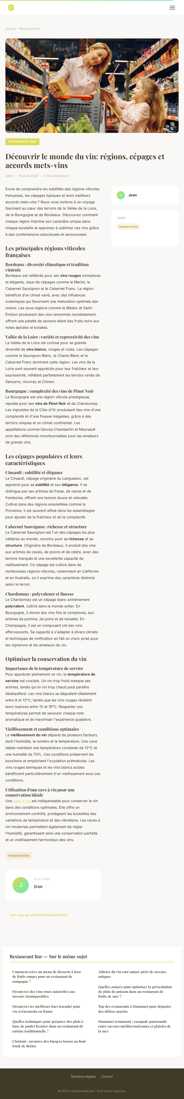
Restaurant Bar (30, 28)
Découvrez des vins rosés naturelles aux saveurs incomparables (43, 993)
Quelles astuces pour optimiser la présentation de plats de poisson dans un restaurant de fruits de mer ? (135, 992)
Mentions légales (83, 1076)
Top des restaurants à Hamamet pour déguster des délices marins (134, 1008)
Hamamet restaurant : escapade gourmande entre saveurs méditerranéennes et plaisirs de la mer (134, 1026)
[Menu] (172, 7)
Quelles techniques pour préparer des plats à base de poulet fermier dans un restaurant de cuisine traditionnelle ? (47, 1026)
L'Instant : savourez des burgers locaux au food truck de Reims (48, 1043)
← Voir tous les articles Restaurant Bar (36, 915)
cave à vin (22, 801)
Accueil (10, 28)
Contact (107, 1076)
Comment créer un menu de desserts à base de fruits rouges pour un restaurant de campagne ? (46, 976)
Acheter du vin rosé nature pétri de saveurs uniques (132, 974)
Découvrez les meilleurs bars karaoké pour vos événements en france (46, 1008)
